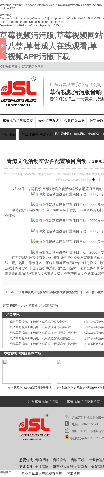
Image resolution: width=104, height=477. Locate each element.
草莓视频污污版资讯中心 (42, 147)
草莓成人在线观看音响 (70, 467)
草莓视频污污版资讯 (37, 135)
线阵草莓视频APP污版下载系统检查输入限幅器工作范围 (46, 338)
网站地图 (6, 472)
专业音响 (42, 467)
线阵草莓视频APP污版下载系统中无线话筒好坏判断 (43, 344)
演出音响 (73, 473)
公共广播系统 (74, 121)
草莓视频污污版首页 (18, 121)
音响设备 (94, 134)
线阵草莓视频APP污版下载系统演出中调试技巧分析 (43, 333)
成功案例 (9, 135)
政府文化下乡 (69, 147)
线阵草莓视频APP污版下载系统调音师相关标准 (40, 327)
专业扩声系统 (48, 121)
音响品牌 (79, 134)
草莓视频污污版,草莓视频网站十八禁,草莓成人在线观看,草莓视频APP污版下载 (51, 46)
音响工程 (77, 460)
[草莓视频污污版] (22, 91)
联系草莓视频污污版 (43, 401)
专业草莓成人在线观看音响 (40, 305)
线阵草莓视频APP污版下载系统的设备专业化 (39, 321)
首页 (20, 147)
